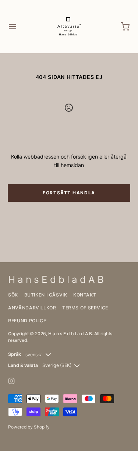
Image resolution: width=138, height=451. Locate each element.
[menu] (12, 26)
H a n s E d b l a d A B (70, 333)
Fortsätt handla (69, 192)
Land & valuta (23, 365)
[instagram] (11, 381)
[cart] (125, 26)
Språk (14, 354)
